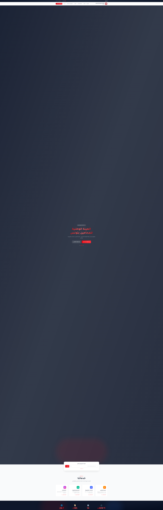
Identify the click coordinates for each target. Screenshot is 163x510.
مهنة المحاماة (80, 3)
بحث (67, 466)
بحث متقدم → (81, 468)
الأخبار (75, 3)
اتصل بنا (64, 3)
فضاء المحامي (58, 3)
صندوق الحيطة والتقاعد (70, 3)
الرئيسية (88, 3)
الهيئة (84, 3)
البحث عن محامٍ (85, 241)
